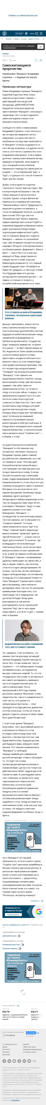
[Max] (29, 1061)
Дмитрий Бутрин (9, 936)
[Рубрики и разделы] (41, 33)
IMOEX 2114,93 (33, 39)
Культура (5, 53)
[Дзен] (14, 1061)
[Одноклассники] (19, 1061)
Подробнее (15, 1100)
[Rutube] (24, 1061)
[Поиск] (37, 33)
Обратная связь (29, 1047)
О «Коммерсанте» (9, 1044)
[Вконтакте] (9, 1061)
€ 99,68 (16, 39)
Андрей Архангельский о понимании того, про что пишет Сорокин (24, 645)
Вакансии (6, 1054)
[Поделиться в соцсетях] (40, 60)
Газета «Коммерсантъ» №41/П (15, 925)
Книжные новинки (9, 948)
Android (26, 1044)
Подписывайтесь (13, 915)
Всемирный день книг (11, 944)
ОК (40, 47)
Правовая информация (32, 1049)
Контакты (6, 1049)
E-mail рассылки (29, 1052)
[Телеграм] (4, 1061)
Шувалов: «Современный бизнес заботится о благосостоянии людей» (15, 1017)
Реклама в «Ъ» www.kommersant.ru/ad (23, 15)
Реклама (5, 1052)
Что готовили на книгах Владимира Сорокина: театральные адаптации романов (23, 315)
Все (18, 1005)
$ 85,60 (8, 39)
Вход (32, 33)
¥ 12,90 (23, 39)
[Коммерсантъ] (4, 33)
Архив (4, 1047)
